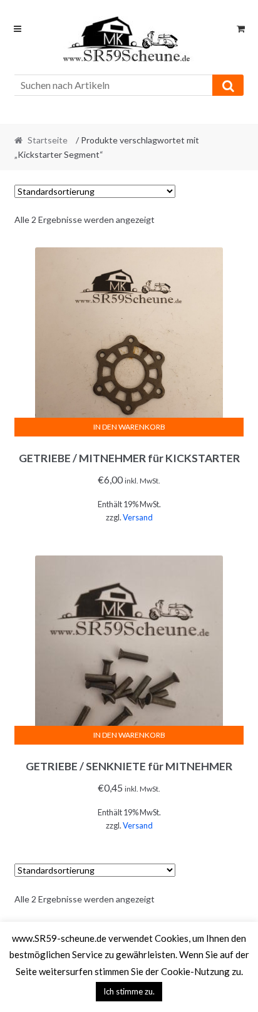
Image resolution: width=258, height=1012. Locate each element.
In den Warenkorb (129, 426)
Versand (138, 517)
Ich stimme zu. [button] (129, 991)
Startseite (48, 140)
